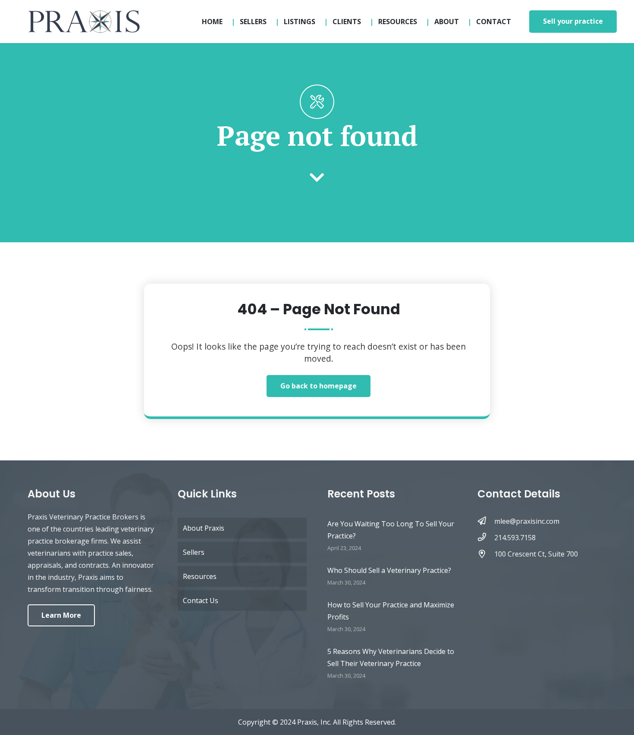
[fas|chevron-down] (317, 178)
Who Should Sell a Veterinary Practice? (389, 570)
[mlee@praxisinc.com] (486, 521)
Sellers (193, 552)
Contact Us (200, 600)
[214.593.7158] (486, 538)
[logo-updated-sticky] (83, 21)
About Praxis (203, 528)
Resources (200, 576)
